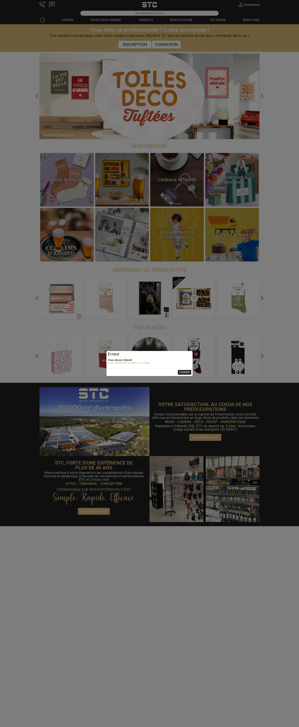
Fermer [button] (184, 372)
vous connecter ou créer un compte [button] (129, 363)
